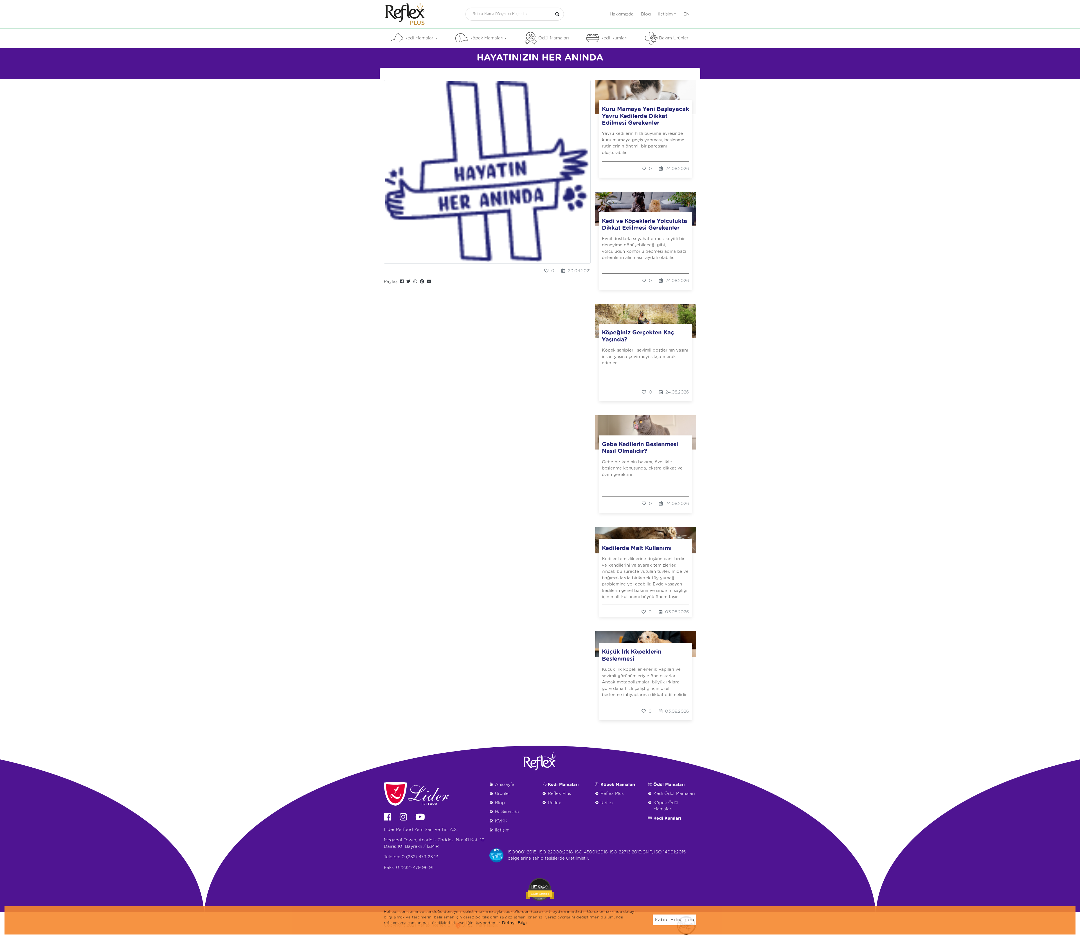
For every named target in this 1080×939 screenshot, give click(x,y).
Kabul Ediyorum (674, 920)
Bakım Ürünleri (674, 38)
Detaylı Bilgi (514, 923)
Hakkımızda (622, 14)
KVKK (501, 821)
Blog (646, 14)
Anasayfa (504, 785)
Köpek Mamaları (486, 38)
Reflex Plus (559, 794)
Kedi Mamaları (419, 38)
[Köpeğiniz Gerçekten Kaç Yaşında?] (645, 321)
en (686, 14)
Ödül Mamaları (553, 38)
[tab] (390, 74)
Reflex (554, 803)
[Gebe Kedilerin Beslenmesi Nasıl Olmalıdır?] (645, 432)
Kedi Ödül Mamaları (674, 794)
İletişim (665, 14)
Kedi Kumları (613, 38)
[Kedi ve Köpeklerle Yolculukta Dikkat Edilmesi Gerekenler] (645, 209)
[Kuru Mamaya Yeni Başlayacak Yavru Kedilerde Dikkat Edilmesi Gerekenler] (645, 97)
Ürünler (502, 794)
